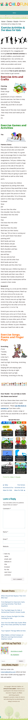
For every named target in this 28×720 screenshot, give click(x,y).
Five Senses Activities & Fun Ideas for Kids (19, 487)
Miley (12, 477)
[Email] (19, 422)
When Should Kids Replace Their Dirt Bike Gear (13, 597)
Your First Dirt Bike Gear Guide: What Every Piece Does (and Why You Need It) (13, 624)
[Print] (24, 422)
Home (3, 21)
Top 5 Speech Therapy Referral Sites (13, 631)
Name (5, 532)
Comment (7, 508)
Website (5, 546)
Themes (9, 21)
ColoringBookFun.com (8, 672)
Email (5, 539)
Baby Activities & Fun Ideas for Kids (8, 487)
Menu (14, 13)
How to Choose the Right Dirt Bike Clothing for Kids (12, 617)
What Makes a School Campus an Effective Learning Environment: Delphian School (12, 637)
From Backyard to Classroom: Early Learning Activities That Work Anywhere (13, 604)
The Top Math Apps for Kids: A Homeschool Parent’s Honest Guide (13, 611)
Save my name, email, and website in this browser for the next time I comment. (8, 564)
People (16, 21)
